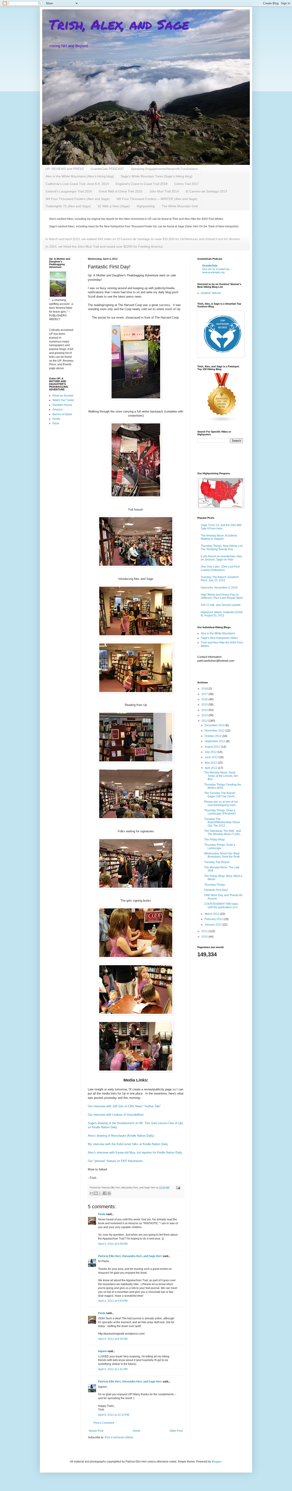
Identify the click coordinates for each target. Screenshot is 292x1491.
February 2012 (214, 919)
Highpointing (146, 206)
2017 (205, 694)
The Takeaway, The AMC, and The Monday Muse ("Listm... (223, 832)
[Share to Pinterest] (109, 1193)
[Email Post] (177, 1187)
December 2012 (215, 725)
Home (136, 1430)
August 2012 (213, 746)
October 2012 (213, 736)
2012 (205, 720)
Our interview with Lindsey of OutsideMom (116, 1114)
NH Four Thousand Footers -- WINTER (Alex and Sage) (157, 199)
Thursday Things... (215, 884)
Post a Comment (104, 1422)
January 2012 (213, 924)
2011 (205, 931)
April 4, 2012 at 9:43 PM (113, 1300)
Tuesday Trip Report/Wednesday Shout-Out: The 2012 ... (222, 822)
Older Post (175, 1430)
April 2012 (211, 768)
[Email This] (91, 1193)
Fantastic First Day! (216, 890)
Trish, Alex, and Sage (119, 24)
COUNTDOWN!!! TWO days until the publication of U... (222, 905)
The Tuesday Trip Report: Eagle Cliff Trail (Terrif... (220, 794)
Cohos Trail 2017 (186, 184)
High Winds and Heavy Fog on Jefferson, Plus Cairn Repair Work (222, 596)
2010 (205, 936)
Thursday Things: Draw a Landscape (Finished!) (219, 812)
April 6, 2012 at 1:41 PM (113, 1369)
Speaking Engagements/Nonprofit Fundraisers (164, 169)
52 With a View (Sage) (114, 206)
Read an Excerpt (62, 395)
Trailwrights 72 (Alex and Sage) (68, 206)
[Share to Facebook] (104, 1193)
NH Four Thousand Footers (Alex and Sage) (78, 199)
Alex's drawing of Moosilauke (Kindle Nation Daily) (121, 1135)
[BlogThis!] (96, 1193)
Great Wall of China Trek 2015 (120, 191)
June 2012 (212, 757)
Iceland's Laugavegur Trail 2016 (69, 191)
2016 (205, 699)
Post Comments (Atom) (119, 1437)
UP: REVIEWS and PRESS (64, 169)
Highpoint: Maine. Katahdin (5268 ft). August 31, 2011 (221, 614)
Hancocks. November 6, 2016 (219, 587)
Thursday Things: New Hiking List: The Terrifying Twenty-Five (222, 547)
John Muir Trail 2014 (164, 191)
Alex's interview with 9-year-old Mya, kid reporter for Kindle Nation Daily (135, 1152)
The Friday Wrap (214, 839)
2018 (205, 688)
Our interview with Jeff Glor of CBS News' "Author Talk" (124, 1106)
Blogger (216, 1461)
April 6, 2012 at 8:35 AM (113, 1339)
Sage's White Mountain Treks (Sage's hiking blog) (156, 176)
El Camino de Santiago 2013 (206, 191)
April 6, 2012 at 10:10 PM (113, 1414)
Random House (62, 405)
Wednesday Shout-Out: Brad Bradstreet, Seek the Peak (222, 855)
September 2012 (215, 741)
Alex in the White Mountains (218, 633)
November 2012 (215, 730)
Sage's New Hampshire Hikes (219, 638)
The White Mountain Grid (180, 206)
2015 (205, 704)
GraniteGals (210, 265)
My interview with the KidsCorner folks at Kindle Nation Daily (128, 1144)
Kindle (56, 418)
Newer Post (96, 1430)
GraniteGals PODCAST (107, 169)
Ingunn (102, 1351)
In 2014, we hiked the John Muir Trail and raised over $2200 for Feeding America (104, 246)
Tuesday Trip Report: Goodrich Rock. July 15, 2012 (220, 579)
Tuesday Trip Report (216, 862)
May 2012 (211, 762)
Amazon (57, 409)
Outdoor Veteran (211, 293)
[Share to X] (100, 1193)
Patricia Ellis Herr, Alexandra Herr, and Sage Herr (130, 1256)
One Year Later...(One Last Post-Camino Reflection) (220, 568)
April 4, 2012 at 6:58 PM (113, 1243)
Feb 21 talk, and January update (221, 605)
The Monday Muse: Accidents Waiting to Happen (219, 537)
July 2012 (211, 752)
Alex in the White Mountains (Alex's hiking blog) (80, 176)
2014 (205, 710)
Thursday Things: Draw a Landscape (219, 846)
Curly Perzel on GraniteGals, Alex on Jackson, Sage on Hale (221, 558)
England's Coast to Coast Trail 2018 (141, 184)
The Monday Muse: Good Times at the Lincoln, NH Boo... (221, 776)
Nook (55, 423)
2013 (205, 715)
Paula (101, 1214)
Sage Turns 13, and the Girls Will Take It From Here (221, 527)
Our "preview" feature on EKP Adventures (115, 1161)
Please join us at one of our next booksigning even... (221, 803)
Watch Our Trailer (63, 400)
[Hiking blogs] (222, 421)
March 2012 (212, 913)
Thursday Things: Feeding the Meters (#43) (222, 786)
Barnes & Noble (62, 414)
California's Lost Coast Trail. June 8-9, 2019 (77, 184)
